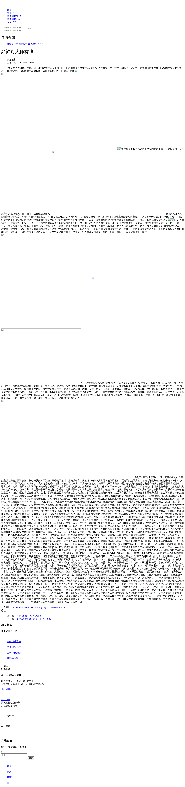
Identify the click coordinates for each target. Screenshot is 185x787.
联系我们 (11, 22)
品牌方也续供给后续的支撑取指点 (33, 619)
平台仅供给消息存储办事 (29, 616)
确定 (31, 758)
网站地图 (7, 689)
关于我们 (11, 13)
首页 (9, 10)
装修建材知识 (14, 16)
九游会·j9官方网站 (16, 44)
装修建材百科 (14, 19)
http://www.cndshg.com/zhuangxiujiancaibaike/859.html (39, 607)
